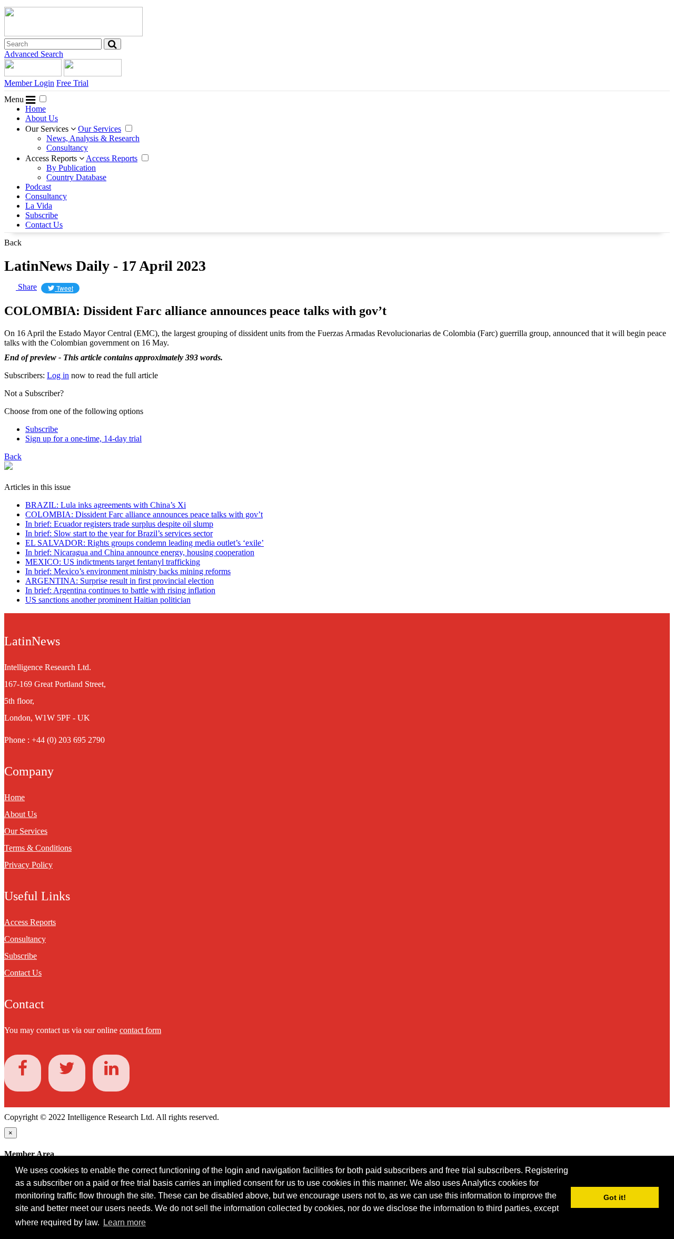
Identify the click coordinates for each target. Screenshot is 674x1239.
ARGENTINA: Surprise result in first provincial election (119, 580)
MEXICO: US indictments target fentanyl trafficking (112, 561)
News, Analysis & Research (93, 138)
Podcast (38, 186)
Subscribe (41, 215)
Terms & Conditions (38, 847)
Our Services (48, 128)
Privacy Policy (28, 864)
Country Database (76, 177)
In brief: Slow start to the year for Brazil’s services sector (119, 533)
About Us (41, 118)
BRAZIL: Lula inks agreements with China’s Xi (105, 504)
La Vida (38, 205)
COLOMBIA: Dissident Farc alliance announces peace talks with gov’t (144, 514)
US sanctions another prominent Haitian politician (108, 599)
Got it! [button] (614, 1197)
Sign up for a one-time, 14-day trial (83, 438)
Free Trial (72, 82)
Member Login (29, 82)
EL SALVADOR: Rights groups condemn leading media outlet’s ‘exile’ (144, 542)
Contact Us (44, 224)
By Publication (71, 167)
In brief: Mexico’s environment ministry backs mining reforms (128, 571)
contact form (140, 1030)
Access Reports (52, 158)
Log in (58, 375)
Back (13, 242)
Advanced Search (33, 54)
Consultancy (67, 147)
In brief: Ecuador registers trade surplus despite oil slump (119, 523)
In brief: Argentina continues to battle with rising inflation (120, 590)
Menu (15, 99)
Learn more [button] (124, 1222)
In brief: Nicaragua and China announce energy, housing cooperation (139, 552)
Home (35, 108)
